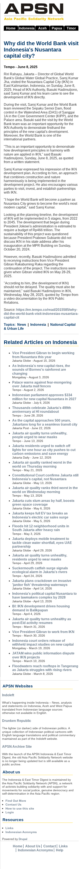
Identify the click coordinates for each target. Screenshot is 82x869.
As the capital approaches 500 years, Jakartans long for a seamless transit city (44, 422)
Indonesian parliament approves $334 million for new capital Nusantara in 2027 (44, 397)
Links (9, 828)
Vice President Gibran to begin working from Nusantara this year (43, 355)
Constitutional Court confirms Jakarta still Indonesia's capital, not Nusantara (45, 477)
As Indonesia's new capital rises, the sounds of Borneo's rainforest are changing (41, 369)
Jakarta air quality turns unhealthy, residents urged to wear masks (39, 557)
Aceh (42, 28)
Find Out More (15, 800)
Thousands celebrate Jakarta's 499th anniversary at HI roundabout (41, 409)
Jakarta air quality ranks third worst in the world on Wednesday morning (45, 489)
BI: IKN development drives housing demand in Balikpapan (41, 608)
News (21, 324)
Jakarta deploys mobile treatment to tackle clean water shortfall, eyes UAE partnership (42, 542)
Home (11, 28)
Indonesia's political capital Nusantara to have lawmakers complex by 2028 (44, 595)
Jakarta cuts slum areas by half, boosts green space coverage (43, 502)
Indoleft (8, 695)
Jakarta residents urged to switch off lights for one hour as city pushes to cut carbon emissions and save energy (43, 449)
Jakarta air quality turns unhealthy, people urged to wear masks (39, 435)
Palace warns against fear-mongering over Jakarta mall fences (41, 384)
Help (59, 850)
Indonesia (26, 28)
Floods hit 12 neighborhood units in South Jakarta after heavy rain (40, 528)
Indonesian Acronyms (21, 832)
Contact (49, 846)
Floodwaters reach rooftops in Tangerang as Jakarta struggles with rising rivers (45, 668)
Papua (57, 28)
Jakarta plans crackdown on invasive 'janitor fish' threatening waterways (41, 582)
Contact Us (13, 804)
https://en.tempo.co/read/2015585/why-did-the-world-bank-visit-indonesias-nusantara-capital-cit (41, 313)
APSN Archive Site (17, 746)
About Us (32, 846)
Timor (71, 28)
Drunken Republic (16, 721)
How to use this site (19, 808)
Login (9, 812)
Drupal (23, 839)
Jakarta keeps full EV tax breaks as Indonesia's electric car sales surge (40, 515)
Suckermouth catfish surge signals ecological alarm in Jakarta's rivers (40, 570)
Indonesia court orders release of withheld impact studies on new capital (43, 642)
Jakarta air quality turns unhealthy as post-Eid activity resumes (41, 621)
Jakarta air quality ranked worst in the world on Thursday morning (42, 464)
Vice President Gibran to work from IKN (43, 632)
